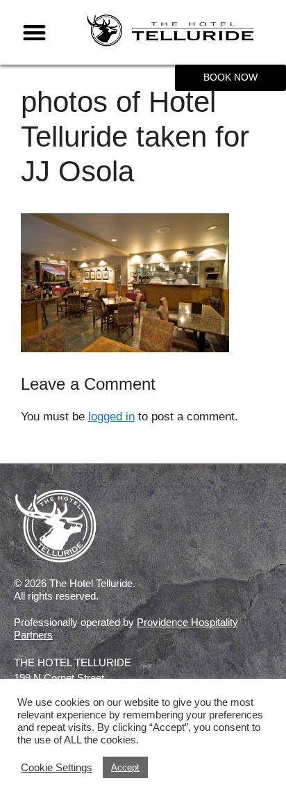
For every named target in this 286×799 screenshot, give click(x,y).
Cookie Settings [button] (56, 767)
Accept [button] (125, 767)
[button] (34, 32)
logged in (111, 416)
